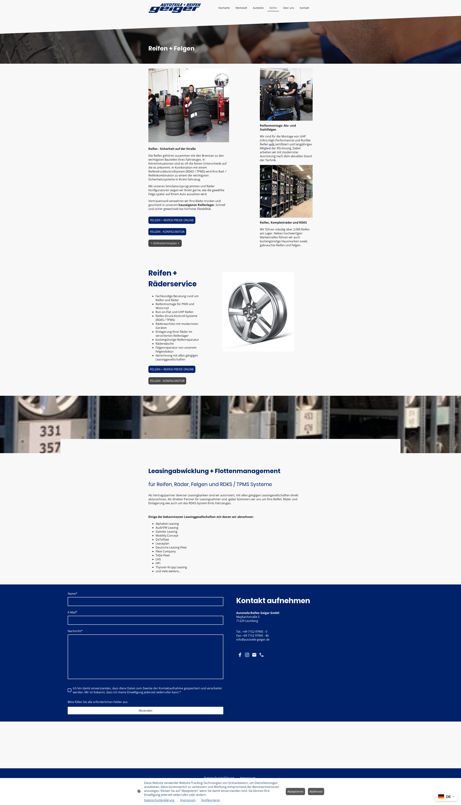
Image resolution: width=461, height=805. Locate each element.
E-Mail (72, 612)
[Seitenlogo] (174, 8)
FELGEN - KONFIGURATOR (167, 232)
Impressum (188, 800)
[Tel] (261, 655)
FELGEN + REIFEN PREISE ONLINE (172, 220)
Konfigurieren (210, 800)
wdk (271, 144)
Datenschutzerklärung (159, 800)
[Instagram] (247, 655)
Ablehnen (316, 791)
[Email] (254, 655)
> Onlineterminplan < (165, 243)
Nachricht (75, 631)
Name (72, 594)
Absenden (145, 711)
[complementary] (446, 797)
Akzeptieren (295, 791)
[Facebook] (240, 655)
